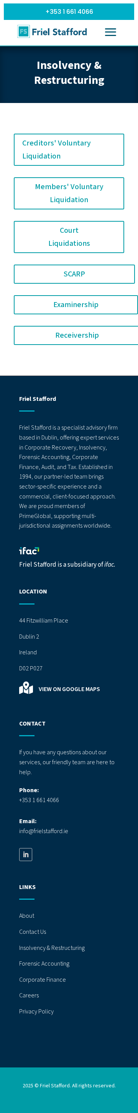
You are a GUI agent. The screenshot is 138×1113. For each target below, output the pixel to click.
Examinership (76, 304)
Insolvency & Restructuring (52, 948)
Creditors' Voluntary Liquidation (56, 150)
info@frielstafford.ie (43, 831)
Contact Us (32, 932)
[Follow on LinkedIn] (25, 854)
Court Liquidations (69, 237)
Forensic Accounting (44, 963)
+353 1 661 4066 (69, 11)
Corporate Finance (42, 980)
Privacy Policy (36, 1011)
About (26, 916)
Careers (29, 995)
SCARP (74, 274)
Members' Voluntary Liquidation (69, 193)
